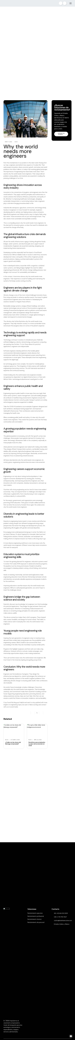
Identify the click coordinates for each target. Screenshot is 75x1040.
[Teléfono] (64, 3)
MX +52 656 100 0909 (61, 913)
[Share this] (33, 712)
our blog (35, 705)
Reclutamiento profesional (36, 916)
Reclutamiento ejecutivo (35, 913)
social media (14, 707)
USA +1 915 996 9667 (60, 917)
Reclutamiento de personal (36, 922)
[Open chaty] (71, 1036)
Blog (16, 141)
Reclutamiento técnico (35, 919)
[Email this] (29, 712)
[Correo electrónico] (60, 3)
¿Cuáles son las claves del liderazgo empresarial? (13, 743)
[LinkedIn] (6, 1036)
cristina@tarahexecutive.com (63, 920)
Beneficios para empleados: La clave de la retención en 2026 (37, 743)
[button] (70, 3)
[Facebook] (4, 1036)
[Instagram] (8, 1036)
